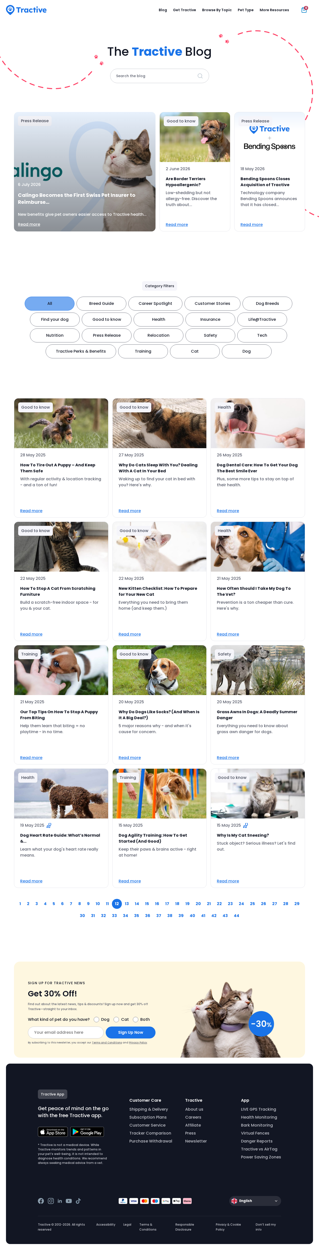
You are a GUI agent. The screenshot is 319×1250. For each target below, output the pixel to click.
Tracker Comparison (150, 1133)
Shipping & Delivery (148, 1109)
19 (187, 904)
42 (214, 916)
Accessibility (105, 1224)
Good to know (106, 319)
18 (177, 904)
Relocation (158, 335)
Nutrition (55, 335)
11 (107, 904)
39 (181, 916)
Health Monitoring (259, 1117)
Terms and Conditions (107, 1042)
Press (190, 1133)
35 (136, 916)
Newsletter (196, 1141)
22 (219, 904)
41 (203, 916)
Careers (193, 1117)
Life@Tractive (262, 319)
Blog (163, 9)
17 (167, 904)
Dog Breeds (267, 303)
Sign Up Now (130, 1032)
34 (125, 916)
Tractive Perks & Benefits (81, 351)
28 (285, 904)
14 (137, 904)
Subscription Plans (148, 1117)
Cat (195, 351)
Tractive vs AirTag (259, 1149)
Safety (210, 335)
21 (209, 904)
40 (192, 916)
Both (145, 1019)
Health (158, 319)
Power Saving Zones (261, 1157)
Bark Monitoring (257, 1125)
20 (198, 904)
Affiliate (193, 1125)
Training (143, 351)
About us (194, 1109)
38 (169, 916)
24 (241, 904)
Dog (246, 351)
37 (158, 916)
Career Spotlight (155, 303)
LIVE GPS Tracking (258, 1109)
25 (252, 904)
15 (147, 904)
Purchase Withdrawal (150, 1141)
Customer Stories (212, 303)
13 (127, 904)
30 (82, 916)
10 (98, 904)
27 (274, 904)
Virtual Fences (255, 1133)
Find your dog (55, 319)
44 (236, 916)
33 (114, 916)
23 (230, 904)
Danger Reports (257, 1141)
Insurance (210, 319)
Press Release (107, 335)
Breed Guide (101, 303)
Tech (262, 335)
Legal (127, 1224)
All (49, 303)
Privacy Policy (138, 1042)
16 (157, 904)
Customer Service (147, 1125)
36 (147, 916)
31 (93, 916)
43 (225, 916)
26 (263, 904)
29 (297, 904)
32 (103, 916)
